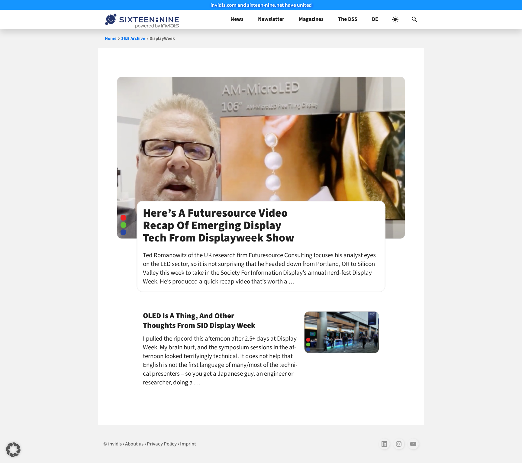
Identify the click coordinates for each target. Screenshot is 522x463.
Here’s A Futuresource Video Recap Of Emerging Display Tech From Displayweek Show (218, 225)
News (236, 19)
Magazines (311, 19)
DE (375, 19)
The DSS (347, 19)
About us (134, 444)
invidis (115, 444)
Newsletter (271, 19)
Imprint (188, 444)
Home (111, 38)
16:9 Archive (133, 38)
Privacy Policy (162, 444)
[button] (414, 19)
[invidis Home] (141, 19)
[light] (395, 19)
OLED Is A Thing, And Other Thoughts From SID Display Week (199, 320)
